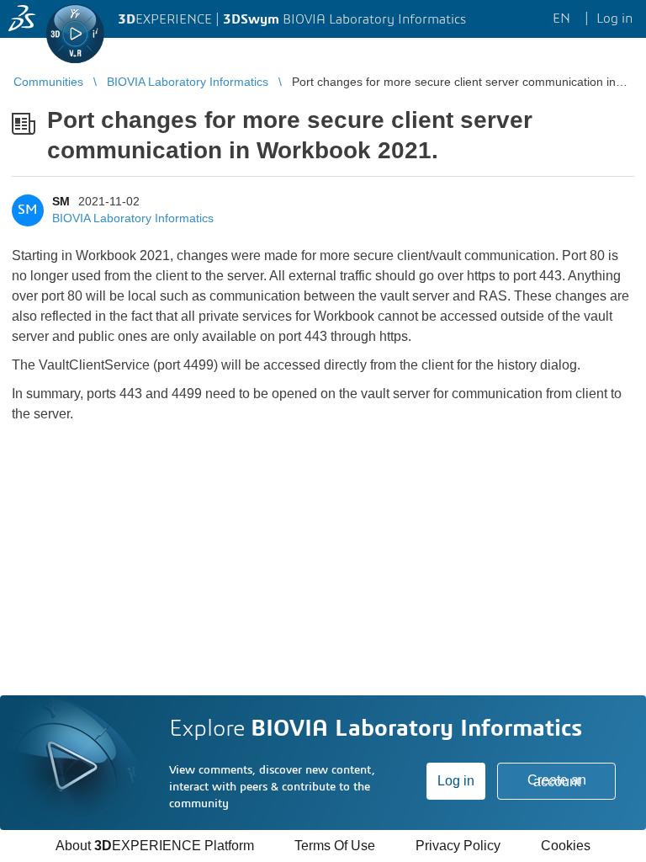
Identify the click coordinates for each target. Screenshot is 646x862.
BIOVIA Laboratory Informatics (133, 218)
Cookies (565, 845)
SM (61, 201)
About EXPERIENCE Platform (155, 845)
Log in (455, 781)
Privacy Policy (458, 845)
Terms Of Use (334, 845)
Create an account (556, 781)
